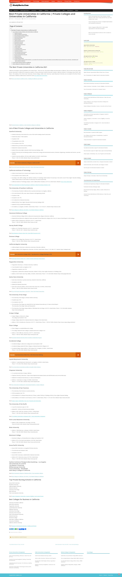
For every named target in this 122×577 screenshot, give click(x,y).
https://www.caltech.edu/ (66, 181)
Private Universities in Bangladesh (17, 552)
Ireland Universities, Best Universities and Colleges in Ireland (96, 164)
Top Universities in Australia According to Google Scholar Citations (26, 367)
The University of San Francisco (21, 52)
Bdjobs (76, 10)
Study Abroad (70, 10)
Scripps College (18, 45)
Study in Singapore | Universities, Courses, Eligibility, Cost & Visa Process (97, 119)
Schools (52, 10)
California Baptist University (20, 40)
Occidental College (18, 48)
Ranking (46, 10)
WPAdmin (12, 18)
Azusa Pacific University (19, 58)
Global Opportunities (24, 10)
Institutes (58, 10)
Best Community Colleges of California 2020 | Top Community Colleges (27, 473)
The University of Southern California (21, 35)
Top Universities (26, 1)
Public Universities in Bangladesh (42, 552)
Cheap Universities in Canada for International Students (95, 139)
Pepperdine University (19, 42)
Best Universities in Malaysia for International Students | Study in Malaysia (27, 384)
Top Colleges (90, 552)
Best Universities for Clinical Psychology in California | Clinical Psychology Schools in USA (31, 184)
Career (53, 1)
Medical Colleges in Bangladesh (68, 552)
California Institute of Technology (21, 34)
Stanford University (18, 33)
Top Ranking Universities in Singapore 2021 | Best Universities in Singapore (28, 416)
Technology (36, 1)
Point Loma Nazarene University (21, 54)
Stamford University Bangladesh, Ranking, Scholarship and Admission (20, 560)
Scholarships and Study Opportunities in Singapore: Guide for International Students (96, 115)
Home (11, 10)
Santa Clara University (19, 43)
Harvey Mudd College (19, 38)
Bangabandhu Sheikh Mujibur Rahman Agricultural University (45, 561)
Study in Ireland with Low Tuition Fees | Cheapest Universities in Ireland (98, 161)
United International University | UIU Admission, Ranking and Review (20, 564)
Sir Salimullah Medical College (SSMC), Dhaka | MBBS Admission (71, 561)
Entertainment (45, 1)
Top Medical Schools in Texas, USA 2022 (17, 544)
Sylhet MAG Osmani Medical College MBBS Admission (72, 555)
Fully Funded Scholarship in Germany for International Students (96, 83)
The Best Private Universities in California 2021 (24, 30)
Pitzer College (17, 47)
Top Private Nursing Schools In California (22, 62)
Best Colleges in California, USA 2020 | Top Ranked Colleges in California (27, 209)
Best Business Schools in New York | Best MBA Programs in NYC (26, 233)
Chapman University (18, 50)
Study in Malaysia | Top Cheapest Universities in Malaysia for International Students (96, 102)
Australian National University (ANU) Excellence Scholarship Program (27, 337)
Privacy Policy (68, 1)
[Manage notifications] (119, 574)
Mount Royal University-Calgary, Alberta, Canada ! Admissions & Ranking (97, 190)
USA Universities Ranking (31, 18)
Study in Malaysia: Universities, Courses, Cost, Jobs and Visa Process (97, 106)
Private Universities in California (16, 532)
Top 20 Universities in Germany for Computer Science (94, 89)
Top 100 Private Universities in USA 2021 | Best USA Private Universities (28, 167)
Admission (16, 10)
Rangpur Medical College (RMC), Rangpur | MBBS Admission (71, 565)
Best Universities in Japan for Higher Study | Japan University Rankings (98, 150)
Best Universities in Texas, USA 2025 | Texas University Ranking (66, 544)
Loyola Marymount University (20, 49)
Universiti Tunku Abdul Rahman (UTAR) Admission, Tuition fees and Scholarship (97, 98)
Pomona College (18, 39)
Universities (33, 10)
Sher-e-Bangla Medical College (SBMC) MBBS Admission (72, 558)
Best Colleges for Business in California (21, 64)
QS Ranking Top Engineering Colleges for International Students (96, 183)
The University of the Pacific (20, 53)
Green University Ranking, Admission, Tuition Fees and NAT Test (20, 556)
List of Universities (15, 1)
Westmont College (18, 57)
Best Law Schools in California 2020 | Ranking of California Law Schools (27, 78)
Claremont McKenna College (20, 36)
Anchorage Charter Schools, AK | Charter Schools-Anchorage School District (28, 258)
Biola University (18, 55)
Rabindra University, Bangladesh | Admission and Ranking (45, 565)
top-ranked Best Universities (40, 75)
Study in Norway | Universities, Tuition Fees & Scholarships (95, 175)
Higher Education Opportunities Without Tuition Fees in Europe (96, 72)
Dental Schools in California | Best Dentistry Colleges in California (26, 125)
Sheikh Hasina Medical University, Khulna (43, 555)
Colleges (40, 10)
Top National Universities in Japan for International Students (96, 147)
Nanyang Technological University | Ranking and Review (24, 526)
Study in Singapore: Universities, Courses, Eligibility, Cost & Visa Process (27, 496)
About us (60, 1)
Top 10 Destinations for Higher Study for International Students (96, 75)
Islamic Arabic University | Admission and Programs (45, 558)
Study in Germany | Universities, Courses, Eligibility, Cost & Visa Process (98, 86)
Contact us (76, 1)
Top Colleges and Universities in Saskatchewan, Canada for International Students (96, 136)
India (64, 10)
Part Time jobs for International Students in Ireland (94, 167)
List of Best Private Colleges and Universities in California (25, 31)
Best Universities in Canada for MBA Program (93, 132)
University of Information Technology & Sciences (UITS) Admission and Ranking (20, 567)
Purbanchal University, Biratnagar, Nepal (92, 186)
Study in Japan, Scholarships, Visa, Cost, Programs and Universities (26, 400)
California (24, 18)
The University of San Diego (20, 44)
